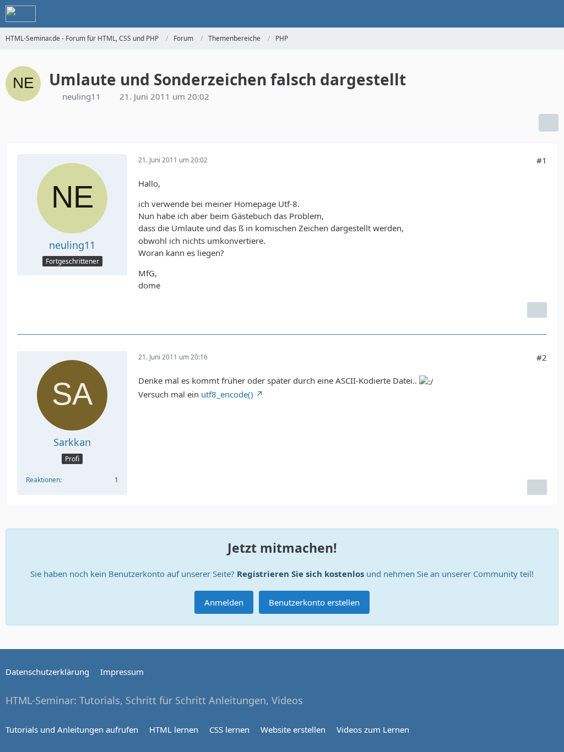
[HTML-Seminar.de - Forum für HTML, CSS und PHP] (20, 14)
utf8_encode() (227, 394)
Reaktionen (43, 479)
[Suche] (495, 14)
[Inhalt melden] (537, 310)
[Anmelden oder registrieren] (522, 14)
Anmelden (223, 602)
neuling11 (81, 96)
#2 (541, 357)
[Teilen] (548, 123)
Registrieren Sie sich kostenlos (300, 573)
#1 (541, 160)
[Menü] (550, 14)
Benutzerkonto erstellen (314, 602)
